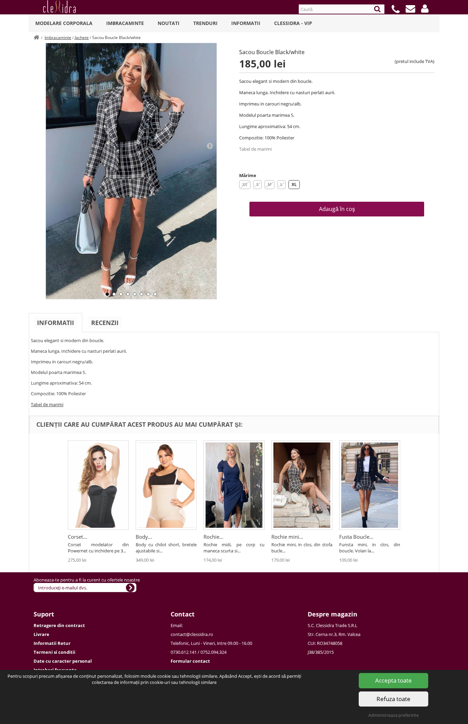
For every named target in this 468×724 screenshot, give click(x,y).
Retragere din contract (59, 625)
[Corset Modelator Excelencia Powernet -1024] (98, 485)
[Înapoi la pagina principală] (36, 37)
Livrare (41, 634)
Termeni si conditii (54, 652)
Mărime (247, 175)
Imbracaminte (125, 23)
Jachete (82, 37)
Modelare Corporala (64, 23)
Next (209, 145)
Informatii (245, 23)
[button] (425, 8)
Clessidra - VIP (293, 23)
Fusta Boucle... (356, 536)
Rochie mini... (287, 536)
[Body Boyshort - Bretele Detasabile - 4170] (166, 485)
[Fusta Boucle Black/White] (369, 485)
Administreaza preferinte (393, 715)
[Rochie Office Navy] (234, 485)
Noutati (169, 23)
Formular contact (190, 661)
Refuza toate (393, 699)
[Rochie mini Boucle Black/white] (301, 485)
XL (294, 184)
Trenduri (205, 23)
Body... (144, 536)
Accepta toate (393, 680)
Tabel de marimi (255, 149)
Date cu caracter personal (63, 661)
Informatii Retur (52, 643)
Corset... (77, 536)
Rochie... (213, 536)
